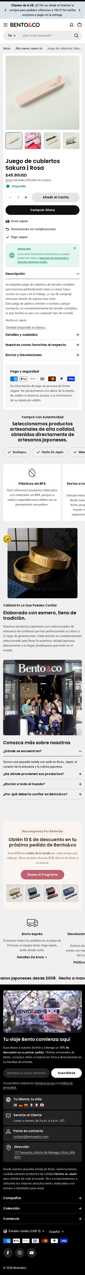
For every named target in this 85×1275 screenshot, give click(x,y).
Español (54, 1231)
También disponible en (21, 327)
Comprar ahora (42, 210)
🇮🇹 (37, 1105)
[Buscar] (76, 35)
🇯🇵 (42, 1105)
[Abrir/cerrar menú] (5, 24)
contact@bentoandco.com (30, 1136)
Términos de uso (45, 1083)
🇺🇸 (15, 1105)
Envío (9, 180)
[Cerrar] (74, 248)
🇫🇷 (31, 1105)
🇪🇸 (26, 1105)
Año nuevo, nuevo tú (28, 48)
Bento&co (19, 1268)
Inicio (6, 48)
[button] (5, 10)
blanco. (41, 327)
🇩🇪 (21, 1105)
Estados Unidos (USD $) (25, 1231)
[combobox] (42, 35)
